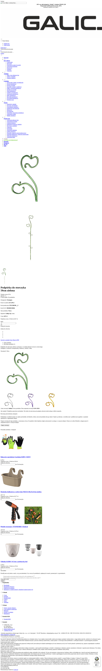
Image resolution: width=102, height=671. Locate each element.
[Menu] (99, 657)
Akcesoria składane (12, 130)
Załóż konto (7, 45)
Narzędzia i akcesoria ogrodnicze (15, 112)
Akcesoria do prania (12, 121)
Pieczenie (9, 63)
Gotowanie (10, 62)
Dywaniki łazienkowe (12, 98)
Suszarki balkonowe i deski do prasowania (17, 134)
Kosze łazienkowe (11, 84)
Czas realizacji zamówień (10, 609)
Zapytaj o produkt (5, 340)
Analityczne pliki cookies (7, 646)
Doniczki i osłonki (11, 104)
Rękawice (9, 110)
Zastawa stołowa (11, 78)
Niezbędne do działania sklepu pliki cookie (13, 637)
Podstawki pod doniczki (13, 108)
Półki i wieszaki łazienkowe (14, 88)
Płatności (6, 610)
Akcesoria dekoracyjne (13, 120)
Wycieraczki (10, 111)
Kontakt (6, 596)
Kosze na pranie (11, 85)
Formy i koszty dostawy (10, 608)
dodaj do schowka (5, 329)
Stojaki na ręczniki (11, 89)
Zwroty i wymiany (8, 612)
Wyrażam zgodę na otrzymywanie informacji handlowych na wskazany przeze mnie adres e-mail (21, 577)
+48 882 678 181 (8, 630)
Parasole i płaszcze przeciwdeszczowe (16, 133)
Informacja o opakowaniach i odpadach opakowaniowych (18, 589)
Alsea (5, 601)
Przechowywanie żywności (14, 65)
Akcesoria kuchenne (12, 66)
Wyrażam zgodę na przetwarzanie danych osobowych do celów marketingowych (18, 576)
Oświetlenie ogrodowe (12, 107)
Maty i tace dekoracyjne (13, 75)
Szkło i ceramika (11, 76)
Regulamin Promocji (9, 586)
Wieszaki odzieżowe (12, 136)
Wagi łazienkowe (11, 91)
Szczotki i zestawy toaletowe (14, 87)
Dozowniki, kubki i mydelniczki (15, 82)
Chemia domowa (11, 123)
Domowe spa (10, 99)
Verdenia (6, 602)
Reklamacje (7, 613)
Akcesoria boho (11, 137)
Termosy (9, 69)
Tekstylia (9, 70)
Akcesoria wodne (11, 114)
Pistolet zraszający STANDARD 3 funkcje (14, 526)
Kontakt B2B (7, 598)
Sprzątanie (9, 128)
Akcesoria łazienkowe (12, 94)
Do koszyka (20, 464)
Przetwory (9, 68)
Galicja (5, 599)
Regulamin (6, 585)
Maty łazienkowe (11, 95)
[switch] (96, 665)
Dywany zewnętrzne (12, 105)
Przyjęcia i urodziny (12, 125)
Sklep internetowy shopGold (8, 634)
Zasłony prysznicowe (12, 92)
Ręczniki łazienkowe (12, 97)
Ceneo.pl (15, 669)
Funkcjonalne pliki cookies (7, 642)
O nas (5, 595)
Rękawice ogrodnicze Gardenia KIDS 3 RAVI (15, 457)
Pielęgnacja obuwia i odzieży (14, 124)
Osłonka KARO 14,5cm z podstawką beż (14, 561)
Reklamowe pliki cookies (7, 651)
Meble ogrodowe (11, 115)
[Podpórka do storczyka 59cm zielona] (30, 207)
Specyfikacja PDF (14, 340)
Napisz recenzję (5, 425)
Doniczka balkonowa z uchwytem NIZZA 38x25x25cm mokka (21, 492)
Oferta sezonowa (11, 131)
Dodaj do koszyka (5, 326)
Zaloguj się (6, 43)
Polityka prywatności (9, 588)
